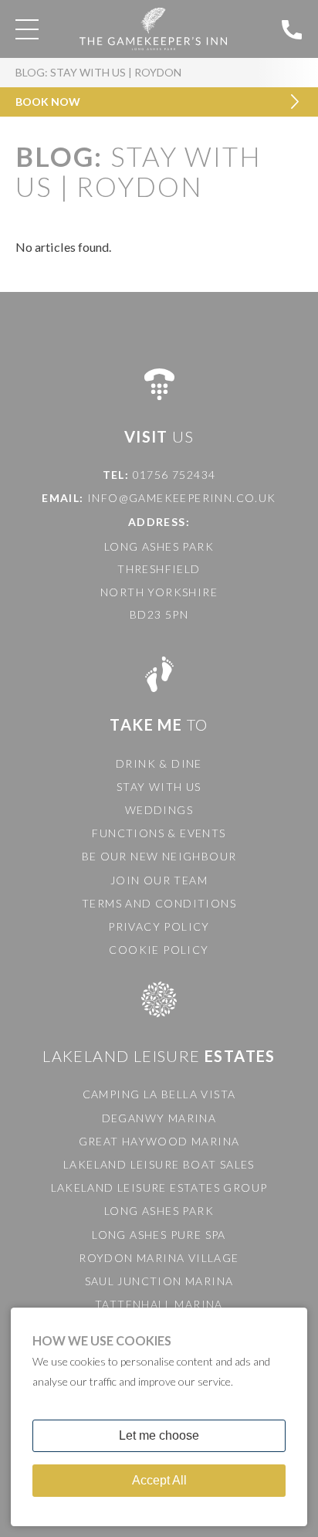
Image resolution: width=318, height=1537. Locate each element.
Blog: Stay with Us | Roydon (98, 72)
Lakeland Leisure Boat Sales (159, 1164)
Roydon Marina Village (158, 1257)
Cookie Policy (158, 949)
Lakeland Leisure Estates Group (159, 1187)
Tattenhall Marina (159, 1304)
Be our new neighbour (159, 856)
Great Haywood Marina (159, 1141)
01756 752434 (174, 474)
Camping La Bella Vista (159, 1094)
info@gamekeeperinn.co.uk (181, 497)
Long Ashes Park (159, 1210)
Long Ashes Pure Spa (159, 1234)
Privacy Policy (159, 926)
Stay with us (159, 786)
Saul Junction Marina (159, 1281)
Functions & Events (158, 833)
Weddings (159, 809)
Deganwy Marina (159, 1118)
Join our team (159, 880)
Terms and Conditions (159, 903)
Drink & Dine (159, 763)
